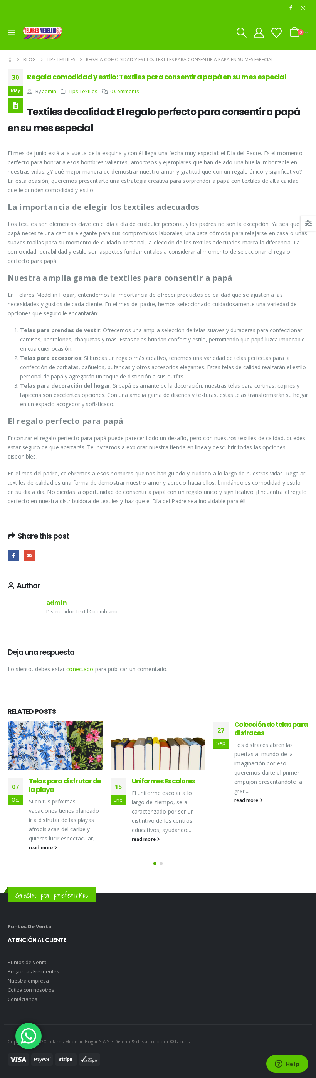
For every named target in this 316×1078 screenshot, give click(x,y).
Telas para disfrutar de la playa (65, 785)
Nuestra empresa (28, 980)
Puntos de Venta (27, 962)
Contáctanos (22, 999)
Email (29, 555)
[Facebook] (291, 8)
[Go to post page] (55, 745)
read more (41, 847)
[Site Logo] (41, 32)
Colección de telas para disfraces (271, 729)
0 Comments (124, 91)
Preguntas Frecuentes (33, 971)
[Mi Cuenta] (258, 33)
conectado (79, 669)
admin (49, 91)
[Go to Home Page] (10, 59)
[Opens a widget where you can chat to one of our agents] (287, 1064)
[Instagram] (303, 8)
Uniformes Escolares (163, 781)
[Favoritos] (277, 33)
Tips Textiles (83, 91)
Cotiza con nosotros (31, 989)
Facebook (13, 555)
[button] (14, 32)
